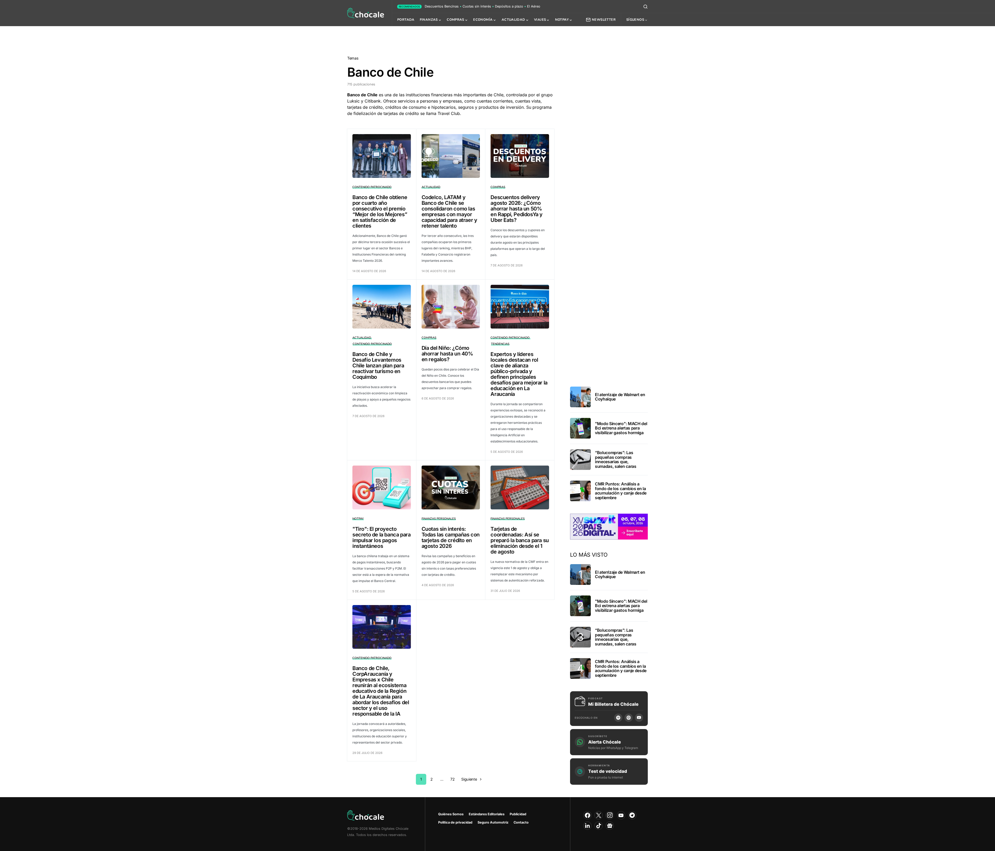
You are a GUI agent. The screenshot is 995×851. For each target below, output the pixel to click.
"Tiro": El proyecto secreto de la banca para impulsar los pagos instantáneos (381, 537)
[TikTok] (598, 825)
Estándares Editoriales (486, 814)
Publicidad (518, 814)
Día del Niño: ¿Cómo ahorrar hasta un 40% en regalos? (447, 353)
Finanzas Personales (439, 519)
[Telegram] (632, 815)
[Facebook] (587, 815)
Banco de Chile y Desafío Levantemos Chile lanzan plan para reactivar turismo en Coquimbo (378, 365)
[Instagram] (610, 815)
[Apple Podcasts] (628, 718)
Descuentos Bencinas (442, 6)
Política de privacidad (455, 822)
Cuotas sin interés (477, 6)
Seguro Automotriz (493, 822)
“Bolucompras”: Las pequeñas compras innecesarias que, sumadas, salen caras (615, 459)
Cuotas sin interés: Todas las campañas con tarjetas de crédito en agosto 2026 (451, 537)
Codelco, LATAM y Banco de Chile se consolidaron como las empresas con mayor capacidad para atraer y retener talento (449, 211)
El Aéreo (533, 6)
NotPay (358, 519)
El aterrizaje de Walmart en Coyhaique (620, 397)
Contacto (521, 822)
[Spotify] (618, 718)
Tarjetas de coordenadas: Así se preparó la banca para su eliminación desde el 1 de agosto (520, 540)
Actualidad (431, 187)
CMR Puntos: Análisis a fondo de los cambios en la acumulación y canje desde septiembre (620, 490)
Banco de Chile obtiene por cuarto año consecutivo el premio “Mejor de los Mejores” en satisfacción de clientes (379, 211)
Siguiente (469, 779)
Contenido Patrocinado (372, 187)
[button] (645, 6)
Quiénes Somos (451, 814)
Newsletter (604, 19)
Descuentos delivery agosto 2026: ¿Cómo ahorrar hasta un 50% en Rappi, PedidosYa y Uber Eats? (517, 208)
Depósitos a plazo (509, 6)
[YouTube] (639, 718)
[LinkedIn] (587, 825)
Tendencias (500, 344)
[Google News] (610, 825)
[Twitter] (598, 815)
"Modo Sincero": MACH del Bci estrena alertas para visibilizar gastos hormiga (621, 428)
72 (452, 779)
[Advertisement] (497, 40)
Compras (498, 187)
